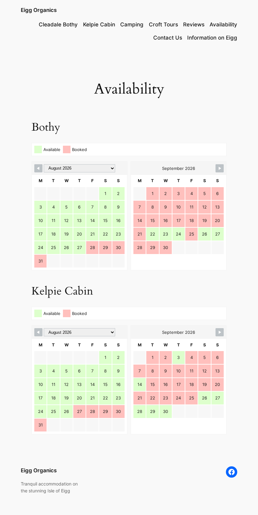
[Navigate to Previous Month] (38, 168)
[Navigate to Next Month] (220, 168)
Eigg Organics (39, 10)
